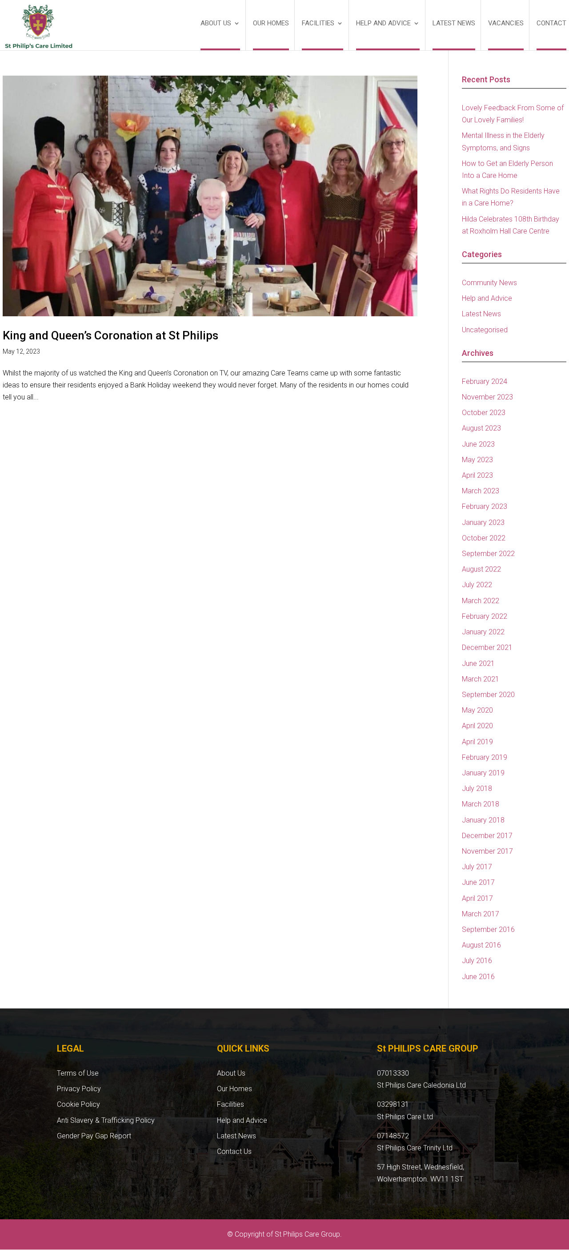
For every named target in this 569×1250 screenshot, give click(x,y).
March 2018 (480, 804)
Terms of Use (78, 1073)
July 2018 (477, 788)
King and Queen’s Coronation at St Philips (110, 335)
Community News (489, 282)
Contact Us (234, 1151)
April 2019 (477, 742)
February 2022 (484, 616)
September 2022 (488, 553)
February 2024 (484, 381)
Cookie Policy (78, 1104)
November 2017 (487, 851)
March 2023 (480, 491)
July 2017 (477, 867)
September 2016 (488, 929)
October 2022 (483, 538)
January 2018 (483, 820)
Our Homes (271, 23)
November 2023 (487, 397)
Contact (551, 23)
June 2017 (478, 882)
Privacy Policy (79, 1089)
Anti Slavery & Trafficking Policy (106, 1120)
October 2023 (483, 412)
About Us (215, 23)
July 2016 (477, 960)
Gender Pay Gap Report (94, 1136)
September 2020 (488, 694)
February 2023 (484, 506)
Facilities (318, 23)
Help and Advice (383, 23)
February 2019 (484, 757)
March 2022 (480, 601)
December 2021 (487, 647)
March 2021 (480, 679)
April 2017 (477, 898)
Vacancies (506, 23)
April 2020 (477, 726)
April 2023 (477, 475)
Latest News (454, 23)
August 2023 (481, 428)
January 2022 (483, 632)
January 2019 (483, 773)
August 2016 (481, 945)
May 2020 (477, 710)
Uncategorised (485, 330)
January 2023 (483, 522)
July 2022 (477, 585)
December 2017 (487, 835)
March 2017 (480, 914)
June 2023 (478, 444)
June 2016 (478, 976)
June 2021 (478, 663)
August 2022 (481, 569)
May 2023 (477, 460)
